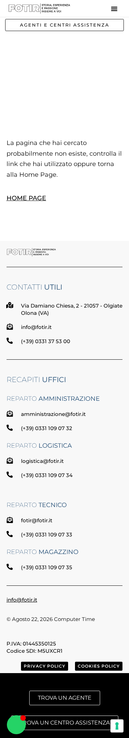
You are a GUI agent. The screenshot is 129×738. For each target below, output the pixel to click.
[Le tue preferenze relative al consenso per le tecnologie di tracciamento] (116, 725)
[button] (114, 8)
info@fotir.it (22, 599)
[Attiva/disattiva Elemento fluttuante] (16, 724)
